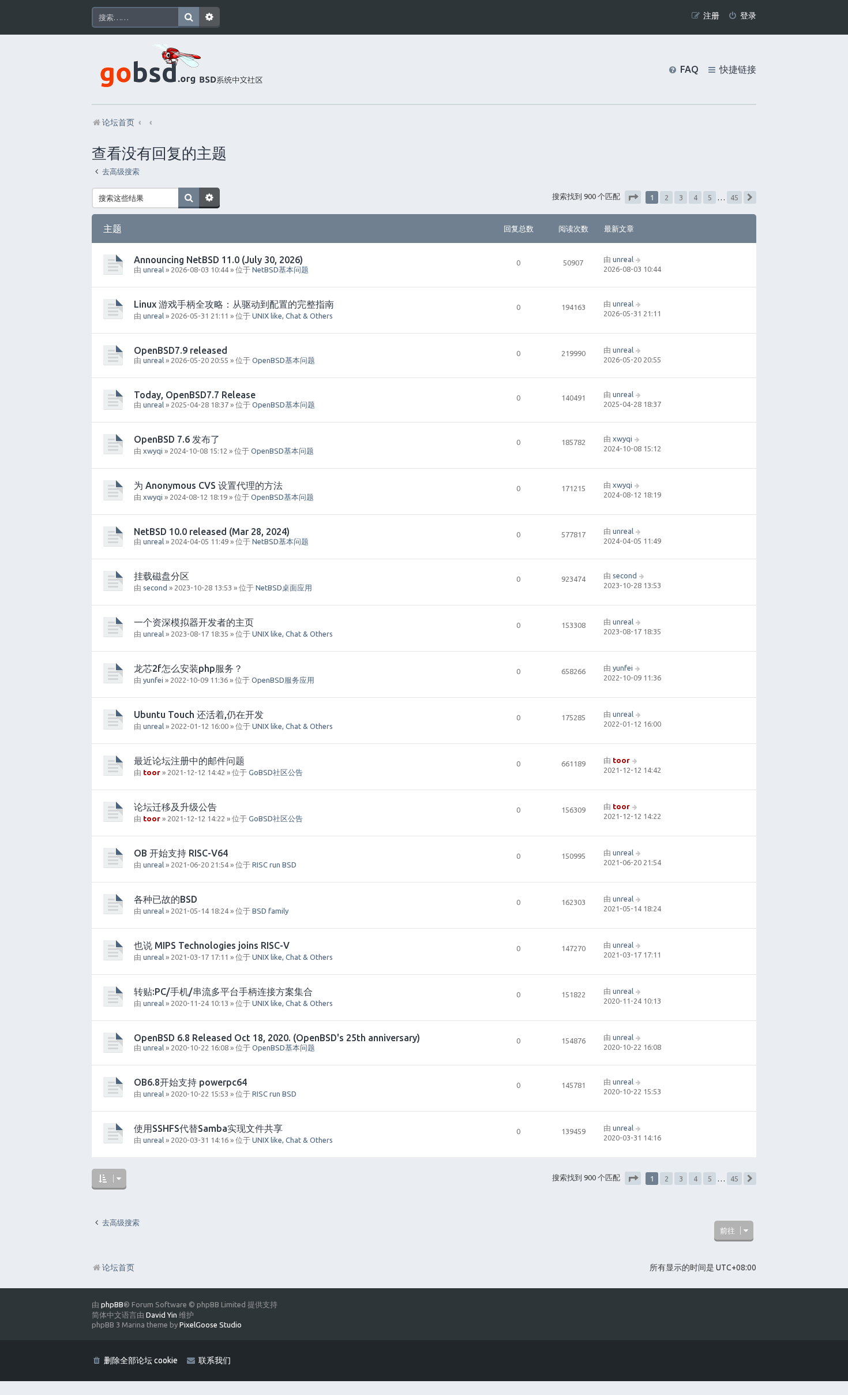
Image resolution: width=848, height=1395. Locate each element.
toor (151, 772)
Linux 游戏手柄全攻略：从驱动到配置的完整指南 (234, 304)
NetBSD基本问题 (280, 269)
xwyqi (153, 451)
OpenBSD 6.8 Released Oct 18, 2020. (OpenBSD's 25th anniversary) (277, 1038)
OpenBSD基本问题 (283, 360)
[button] (633, 197)
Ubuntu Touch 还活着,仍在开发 (199, 714)
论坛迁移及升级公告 (175, 807)
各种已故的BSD (165, 899)
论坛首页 (118, 1267)
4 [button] (695, 197)
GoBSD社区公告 (276, 772)
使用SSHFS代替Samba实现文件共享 (208, 1128)
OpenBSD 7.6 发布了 (177, 439)
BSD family (270, 911)
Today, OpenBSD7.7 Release (195, 395)
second (155, 588)
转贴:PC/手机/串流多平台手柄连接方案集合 (223, 991)
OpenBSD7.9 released (180, 350)
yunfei (153, 680)
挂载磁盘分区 (161, 576)
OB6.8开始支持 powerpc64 (190, 1082)
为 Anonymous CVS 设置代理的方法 (208, 485)
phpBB (112, 1304)
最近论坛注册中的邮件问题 (189, 761)
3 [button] (681, 197)
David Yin (161, 1315)
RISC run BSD (274, 865)
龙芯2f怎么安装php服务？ (188, 668)
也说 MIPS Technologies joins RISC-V (212, 945)
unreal (153, 269)
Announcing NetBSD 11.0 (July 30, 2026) (218, 260)
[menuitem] (742, 16)
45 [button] (734, 197)
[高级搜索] (209, 17)
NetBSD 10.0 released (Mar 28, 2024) (212, 531)
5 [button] (710, 197)
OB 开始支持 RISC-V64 (181, 853)
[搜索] (188, 17)
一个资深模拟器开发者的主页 (194, 622)
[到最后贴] (639, 259)
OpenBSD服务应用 (283, 680)
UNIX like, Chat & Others (292, 316)
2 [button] (667, 197)
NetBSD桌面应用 (284, 588)
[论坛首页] (179, 69)
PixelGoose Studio (210, 1325)
